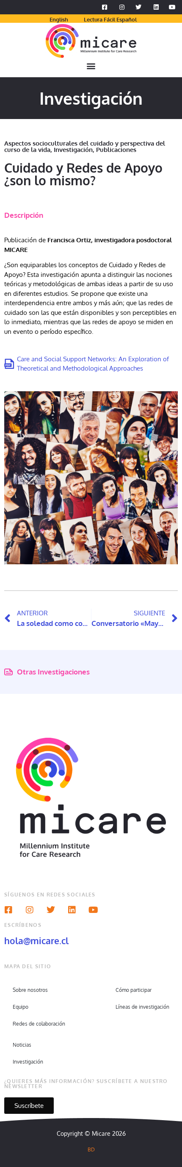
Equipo (20, 1007)
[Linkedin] (72, 910)
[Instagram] (29, 910)
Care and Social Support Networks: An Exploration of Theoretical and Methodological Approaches (93, 364)
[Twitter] (51, 910)
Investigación (73, 150)
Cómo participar (134, 990)
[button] (91, 66)
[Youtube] (93, 910)
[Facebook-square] (8, 910)
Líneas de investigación (142, 1007)
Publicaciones (116, 150)
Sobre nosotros (30, 990)
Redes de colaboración (39, 1024)
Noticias (22, 1045)
